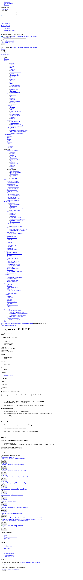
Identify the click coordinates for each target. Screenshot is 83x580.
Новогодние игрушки (13, 275)
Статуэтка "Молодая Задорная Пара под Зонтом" (14, 476)
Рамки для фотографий (13, 182)
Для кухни (10, 211)
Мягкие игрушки (12, 281)
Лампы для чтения (12, 293)
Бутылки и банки (15, 222)
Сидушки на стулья (12, 305)
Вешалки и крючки (12, 181)
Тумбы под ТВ (14, 75)
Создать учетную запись (7, 42)
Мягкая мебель (8, 134)
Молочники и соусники (13, 268)
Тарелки (9, 255)
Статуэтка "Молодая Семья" (8, 501)
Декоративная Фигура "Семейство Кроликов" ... (14, 458)
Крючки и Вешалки (15, 204)
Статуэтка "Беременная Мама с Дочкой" (12, 513)
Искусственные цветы (13, 198)
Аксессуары (7, 201)
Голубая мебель (14, 171)
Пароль (3, 41)
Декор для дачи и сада (13, 318)
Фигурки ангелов (12, 190)
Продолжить (4, 570)
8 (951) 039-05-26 (5, 9)
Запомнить (5, 45)
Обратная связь (8, 546)
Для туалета (10, 232)
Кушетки (9, 144)
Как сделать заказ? (9, 556)
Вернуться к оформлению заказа (10, 569)
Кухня (9, 82)
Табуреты (13, 91)
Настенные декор (15, 210)
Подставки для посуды (16, 220)
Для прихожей (11, 203)
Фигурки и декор (12, 278)
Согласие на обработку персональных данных (24, 36)
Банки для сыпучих (12, 258)
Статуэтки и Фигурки (13, 188)
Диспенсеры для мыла (16, 225)
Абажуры (9, 289)
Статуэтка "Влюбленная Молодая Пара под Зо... (14, 470)
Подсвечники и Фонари (13, 195)
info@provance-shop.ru (35, 562)
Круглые (9, 239)
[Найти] (16, 12)
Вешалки (12, 99)
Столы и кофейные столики (18, 131)
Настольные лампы (12, 287)
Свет (5, 283)
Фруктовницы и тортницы (14, 259)
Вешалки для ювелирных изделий (19, 229)
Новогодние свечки (12, 280)
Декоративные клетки (13, 187)
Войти (2, 37)
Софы (8, 143)
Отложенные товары (9, 30)
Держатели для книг (12, 192)
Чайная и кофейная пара (14, 265)
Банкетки (9, 142)
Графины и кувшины (13, 261)
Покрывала (10, 297)
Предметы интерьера (13, 200)
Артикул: (3, 333)
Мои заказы (7, 28)
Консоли (12, 76)
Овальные (10, 243)
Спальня (9, 105)
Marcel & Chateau (15, 159)
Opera (12, 160)
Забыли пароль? (9, 41)
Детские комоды (14, 123)
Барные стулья (14, 89)
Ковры (9, 306)
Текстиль (6, 294)
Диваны (12, 64)
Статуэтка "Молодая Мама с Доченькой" (12, 495)
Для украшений (11, 227)
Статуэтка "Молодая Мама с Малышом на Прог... (14, 507)
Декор (5, 179)
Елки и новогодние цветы (14, 277)
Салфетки (10, 303)
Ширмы (12, 118)
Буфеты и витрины (15, 78)
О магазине (7, 2)
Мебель (6, 60)
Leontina (12, 152)
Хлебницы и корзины (16, 217)
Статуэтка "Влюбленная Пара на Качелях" (12, 464)
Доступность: (4, 337)
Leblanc (12, 153)
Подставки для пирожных (17, 219)
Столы (12, 67)
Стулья (12, 83)
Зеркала (6, 241)
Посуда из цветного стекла (14, 271)
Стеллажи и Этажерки (16, 133)
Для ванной (10, 223)
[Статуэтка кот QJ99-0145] (8, 325)
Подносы (12, 214)
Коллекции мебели (12, 150)
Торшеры (9, 286)
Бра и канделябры (12, 291)
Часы (5, 235)
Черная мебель (14, 178)
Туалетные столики (15, 111)
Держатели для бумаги (16, 233)
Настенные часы (11, 236)
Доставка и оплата (9, 3)
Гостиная (9, 62)
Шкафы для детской (15, 124)
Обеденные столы (15, 85)
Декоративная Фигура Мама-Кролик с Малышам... (15, 520)
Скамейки (13, 104)
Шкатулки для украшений (17, 230)
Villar (11, 168)
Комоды (12, 70)
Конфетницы (10, 270)
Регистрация (7, 37)
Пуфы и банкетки (15, 114)
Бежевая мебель (14, 175)
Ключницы (13, 206)
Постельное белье (12, 302)
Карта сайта (7, 548)
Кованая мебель (11, 127)
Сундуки (12, 98)
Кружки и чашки (12, 262)
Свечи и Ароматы (12, 197)
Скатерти (9, 296)
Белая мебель (14, 174)
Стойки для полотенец (16, 226)
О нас (5, 545)
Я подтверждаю (19, 36)
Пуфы (12, 66)
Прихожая (10, 94)
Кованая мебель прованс (14, 310)
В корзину (3, 461)
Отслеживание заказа (6, 34)
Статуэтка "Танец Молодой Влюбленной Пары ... (14, 483)
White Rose (13, 156)
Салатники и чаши (12, 257)
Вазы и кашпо (11, 184)
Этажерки (13, 95)
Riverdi (12, 166)
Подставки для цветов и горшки (19, 130)
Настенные (10, 248)
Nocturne (12, 165)
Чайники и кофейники (13, 264)
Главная (3, 323)
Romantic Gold (14, 163)
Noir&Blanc (13, 158)
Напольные (10, 246)
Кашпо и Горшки (15, 319)
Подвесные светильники (14, 290)
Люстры (9, 284)
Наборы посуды (11, 273)
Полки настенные (15, 92)
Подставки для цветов (13, 185)
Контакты (6, 5)
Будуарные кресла (15, 115)
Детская (9, 120)
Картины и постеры (12, 191)
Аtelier (12, 155)
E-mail (2, 39)
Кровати (12, 107)
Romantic (12, 162)
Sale (5, 321)
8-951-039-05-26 (24, 562)
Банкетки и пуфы (15, 101)
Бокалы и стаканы (12, 252)
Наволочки (10, 300)
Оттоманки (13, 96)
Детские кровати (15, 121)
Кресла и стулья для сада (17, 128)
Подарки (6, 274)
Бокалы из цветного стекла (14, 254)
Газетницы (13, 207)
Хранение (13, 216)
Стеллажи (13, 80)
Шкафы (12, 79)
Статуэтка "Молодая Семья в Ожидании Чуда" (14, 489)
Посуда (6, 251)
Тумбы (12, 73)
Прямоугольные (11, 245)
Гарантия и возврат (9, 555)
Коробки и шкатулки (13, 194)
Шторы (9, 307)
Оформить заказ (5, 54)
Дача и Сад (7, 309)
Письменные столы (15, 72)
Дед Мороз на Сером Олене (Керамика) (11, 526)
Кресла (12, 63)
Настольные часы (12, 238)
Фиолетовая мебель (15, 172)
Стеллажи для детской (16, 126)
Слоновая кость (14, 176)
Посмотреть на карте (9, 565)
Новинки (6, 59)
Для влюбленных (8, 375)
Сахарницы (10, 267)
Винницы (13, 213)
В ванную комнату (12, 249)
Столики (12, 69)
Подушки (9, 299)
